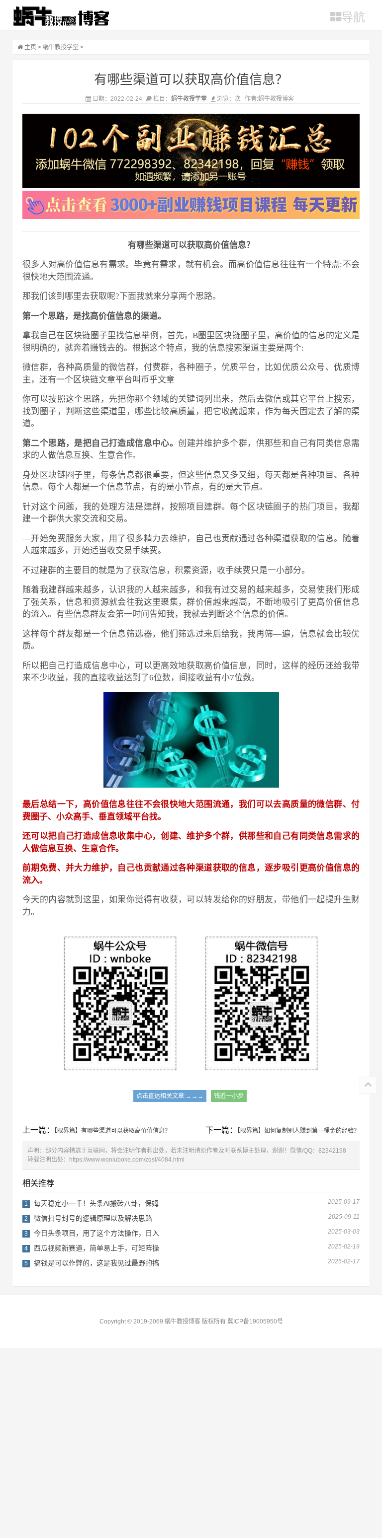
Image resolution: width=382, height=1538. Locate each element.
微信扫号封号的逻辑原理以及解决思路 (93, 1218)
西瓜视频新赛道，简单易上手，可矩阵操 (96, 1248)
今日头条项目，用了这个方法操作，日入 (96, 1233)
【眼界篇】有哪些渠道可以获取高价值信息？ (112, 1130)
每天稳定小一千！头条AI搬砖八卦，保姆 (96, 1203)
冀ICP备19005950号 (255, 1321)
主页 (30, 47)
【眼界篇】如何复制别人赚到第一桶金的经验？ (298, 1130)
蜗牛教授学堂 (61, 47)
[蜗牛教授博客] (61, 16)
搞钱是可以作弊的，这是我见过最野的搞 (96, 1263)
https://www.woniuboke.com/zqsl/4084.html (127, 1159)
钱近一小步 (229, 1096)
